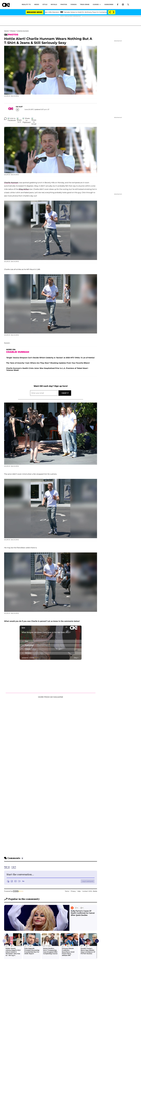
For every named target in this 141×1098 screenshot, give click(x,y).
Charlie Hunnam (23, 31)
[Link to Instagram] (123, 4)
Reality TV (26, 4)
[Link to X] (128, 4)
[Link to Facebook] (117, 4)
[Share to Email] (33, 118)
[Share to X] (19, 118)
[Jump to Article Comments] (5, 118)
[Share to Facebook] (12, 118)
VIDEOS (73, 4)
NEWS (36, 4)
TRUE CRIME (84, 4)
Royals (54, 4)
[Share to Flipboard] (26, 118)
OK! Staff (19, 107)
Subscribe (108, 4)
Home (6, 31)
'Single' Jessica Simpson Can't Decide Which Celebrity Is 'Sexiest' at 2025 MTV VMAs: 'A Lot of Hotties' (50, 358)
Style (45, 4)
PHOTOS (63, 4)
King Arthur (24, 189)
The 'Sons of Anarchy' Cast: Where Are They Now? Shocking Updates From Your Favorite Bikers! (48, 363)
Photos (12, 31)
